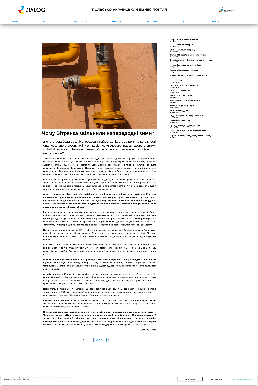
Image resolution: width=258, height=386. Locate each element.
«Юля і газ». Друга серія (181, 95)
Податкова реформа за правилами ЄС (187, 116)
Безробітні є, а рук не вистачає (184, 40)
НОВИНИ (15, 22)
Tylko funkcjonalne (216, 379)
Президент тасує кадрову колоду (185, 126)
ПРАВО (45, 22)
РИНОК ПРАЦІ (116, 22)
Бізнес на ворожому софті (182, 106)
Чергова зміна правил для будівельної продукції (192, 136)
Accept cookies (190, 379)
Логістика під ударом (179, 111)
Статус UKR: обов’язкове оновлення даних (189, 55)
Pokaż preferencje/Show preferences (242, 379)
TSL (184, 22)
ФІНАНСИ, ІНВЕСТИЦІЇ (80, 22)
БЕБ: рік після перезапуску (182, 90)
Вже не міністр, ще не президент (184, 70)
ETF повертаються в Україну (182, 50)
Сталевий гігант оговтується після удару (188, 75)
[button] (87, 340)
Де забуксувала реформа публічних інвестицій (191, 60)
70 (202, 141)
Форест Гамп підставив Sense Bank (185, 65)
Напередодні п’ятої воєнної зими (185, 100)
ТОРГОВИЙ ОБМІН (152, 22)
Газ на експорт (176, 80)
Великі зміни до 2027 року (181, 45)
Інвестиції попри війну (180, 121)
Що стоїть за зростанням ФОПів (184, 85)
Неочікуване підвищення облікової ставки (189, 131)
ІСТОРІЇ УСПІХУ (214, 22)
